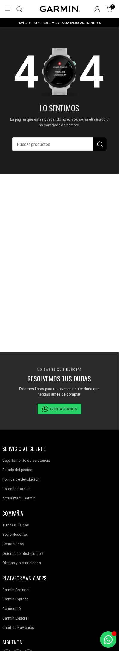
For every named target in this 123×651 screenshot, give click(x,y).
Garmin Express (15, 599)
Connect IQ (11, 609)
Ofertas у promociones (21, 563)
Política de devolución (20, 479)
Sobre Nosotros (15, 534)
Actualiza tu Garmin (19, 498)
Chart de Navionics (18, 628)
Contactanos (13, 544)
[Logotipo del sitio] (59, 8)
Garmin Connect (16, 590)
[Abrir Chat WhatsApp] (108, 639)
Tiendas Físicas (15, 525)
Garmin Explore (14, 618)
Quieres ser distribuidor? (23, 554)
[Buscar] (19, 9)
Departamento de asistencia (26, 460)
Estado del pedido (17, 470)
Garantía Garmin (16, 489)
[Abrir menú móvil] (7, 9)
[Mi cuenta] (97, 9)
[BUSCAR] (100, 144)
